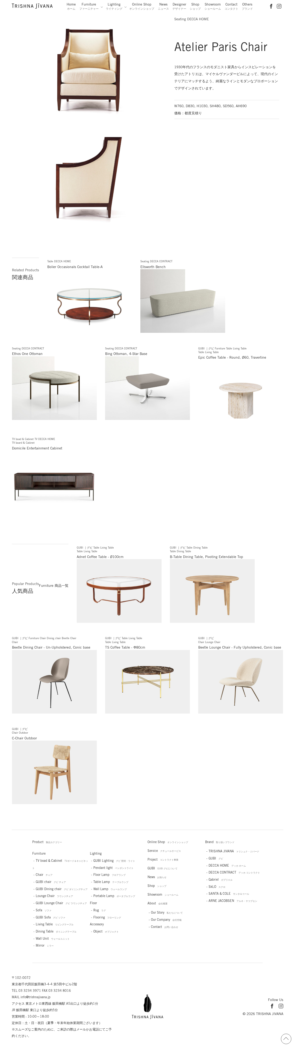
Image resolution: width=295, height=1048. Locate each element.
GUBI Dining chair (62, 889)
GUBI (162, 868)
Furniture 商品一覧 (53, 585)
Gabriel (221, 879)
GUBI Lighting (114, 860)
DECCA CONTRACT (234, 872)
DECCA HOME (227, 865)
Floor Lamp (109, 875)
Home (71, 6)
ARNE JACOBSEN (233, 901)
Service (164, 851)
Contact (231, 6)
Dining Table (56, 931)
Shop (195, 6)
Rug (99, 910)
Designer (179, 6)
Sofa (43, 910)
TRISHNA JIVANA (234, 851)
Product (47, 842)
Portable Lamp (114, 896)
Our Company (166, 919)
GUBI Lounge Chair (61, 903)
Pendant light (113, 868)
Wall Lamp (110, 889)
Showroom (212, 6)
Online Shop (141, 6)
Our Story (167, 912)
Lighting (114, 6)
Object (106, 931)
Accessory (97, 924)
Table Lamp (110, 882)
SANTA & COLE (229, 893)
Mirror (45, 945)
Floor (93, 903)
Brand (219, 842)
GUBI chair (51, 882)
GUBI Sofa (50, 917)
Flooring (107, 917)
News (163, 6)
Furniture (89, 6)
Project (163, 859)
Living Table (55, 924)
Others (247, 6)
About (158, 903)
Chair (44, 875)
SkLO (217, 887)
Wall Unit (53, 938)
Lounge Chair (54, 896)
